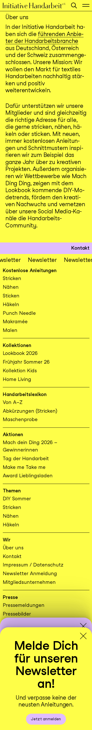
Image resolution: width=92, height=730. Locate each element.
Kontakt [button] (80, 248)
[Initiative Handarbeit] (34, 5)
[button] (74, 5)
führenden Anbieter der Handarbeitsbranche (44, 37)
